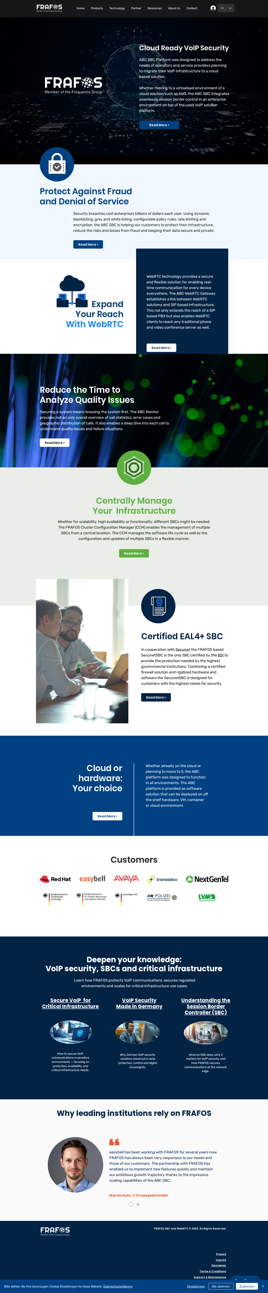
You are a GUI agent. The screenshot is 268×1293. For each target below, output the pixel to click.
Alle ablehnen (221, 1286)
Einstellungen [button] (196, 1286)
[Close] (262, 1286)
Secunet (182, 649)
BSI (221, 655)
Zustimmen (247, 1286)
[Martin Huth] (131, 1204)
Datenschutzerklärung (117, 1286)
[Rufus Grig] (138, 1204)
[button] (97, 8)
